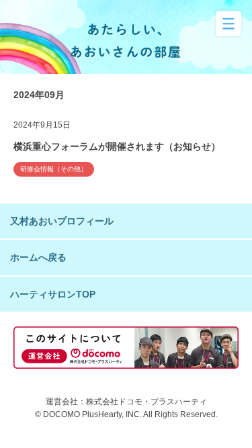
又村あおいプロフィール (62, 221)
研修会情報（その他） (53, 169)
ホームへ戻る (38, 257)
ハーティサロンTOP (52, 294)
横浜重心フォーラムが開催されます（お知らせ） (116, 146)
